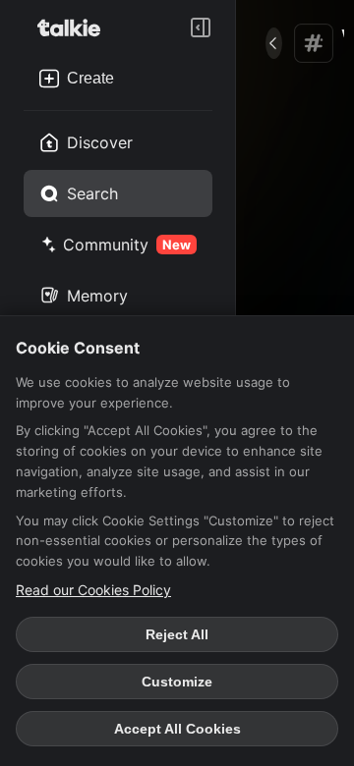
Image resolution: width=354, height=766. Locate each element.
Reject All (177, 634)
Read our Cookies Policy (93, 589)
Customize (177, 681)
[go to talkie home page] (75, 27)
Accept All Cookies (177, 729)
